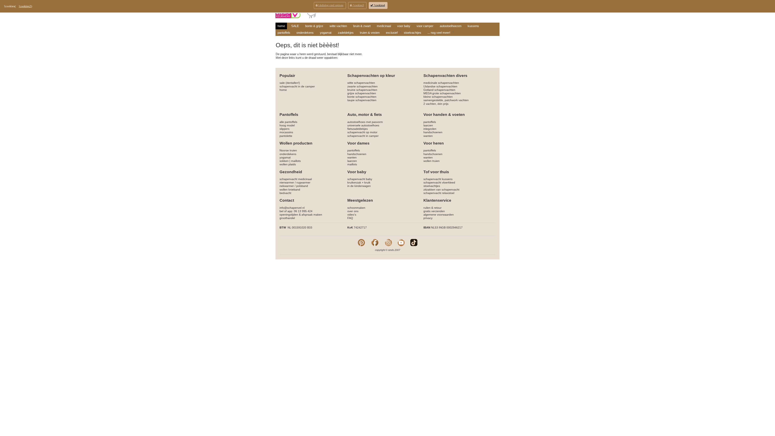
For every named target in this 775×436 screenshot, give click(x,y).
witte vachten (338, 26)
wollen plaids (288, 164)
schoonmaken (356, 207)
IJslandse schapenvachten (440, 86)
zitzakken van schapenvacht (441, 189)
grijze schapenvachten (361, 93)
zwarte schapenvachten (362, 86)
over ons (352, 211)
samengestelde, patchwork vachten (446, 100)
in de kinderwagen (359, 186)
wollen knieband (290, 189)
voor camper (425, 26)
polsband (302, 186)
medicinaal (384, 26)
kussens (473, 26)
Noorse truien (288, 150)
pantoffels (284, 32)
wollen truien (431, 160)
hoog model (287, 125)
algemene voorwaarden (438, 214)
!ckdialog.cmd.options (330, 5)
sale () (290, 82)
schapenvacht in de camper (297, 86)
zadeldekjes (346, 32)
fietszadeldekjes (357, 128)
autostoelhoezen (450, 26)
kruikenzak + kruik (358, 182)
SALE (295, 26)
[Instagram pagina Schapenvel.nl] (388, 242)
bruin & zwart (362, 26)
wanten (428, 135)
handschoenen (432, 132)
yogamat (325, 32)
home (281, 26)
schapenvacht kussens (437, 179)
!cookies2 (25, 6)
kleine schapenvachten (438, 96)
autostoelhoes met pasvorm (365, 122)
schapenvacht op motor (362, 132)
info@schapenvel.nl (292, 207)
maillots (296, 160)
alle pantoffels (288, 122)
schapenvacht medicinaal (296, 179)
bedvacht (285, 193)
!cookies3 (358, 5)
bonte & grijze (314, 26)
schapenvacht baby (359, 179)
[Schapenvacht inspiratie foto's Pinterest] (361, 242)
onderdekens (305, 32)
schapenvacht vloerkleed (439, 182)
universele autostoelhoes (363, 125)
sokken (284, 160)
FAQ (350, 218)
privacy (428, 218)
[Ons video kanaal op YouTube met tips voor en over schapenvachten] (401, 242)
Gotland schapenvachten (439, 89)
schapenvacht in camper (363, 135)
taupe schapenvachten (361, 100)
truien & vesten (370, 32)
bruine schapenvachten (362, 89)
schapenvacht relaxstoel (438, 193)
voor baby (403, 26)
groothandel (287, 218)
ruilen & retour (432, 207)
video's (351, 214)
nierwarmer (287, 182)
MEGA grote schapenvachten (442, 93)
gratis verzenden (434, 211)
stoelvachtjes (412, 32)
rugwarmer (303, 182)
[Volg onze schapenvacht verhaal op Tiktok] (413, 242)
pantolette (286, 135)
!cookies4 (379, 5)
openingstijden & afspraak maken (301, 214)
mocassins (286, 132)
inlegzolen (429, 128)
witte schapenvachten (361, 82)
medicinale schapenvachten (441, 82)
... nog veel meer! (438, 32)
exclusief (392, 32)
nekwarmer (287, 186)
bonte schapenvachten (361, 96)
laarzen (428, 125)
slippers (284, 128)
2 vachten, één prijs (435, 103)
